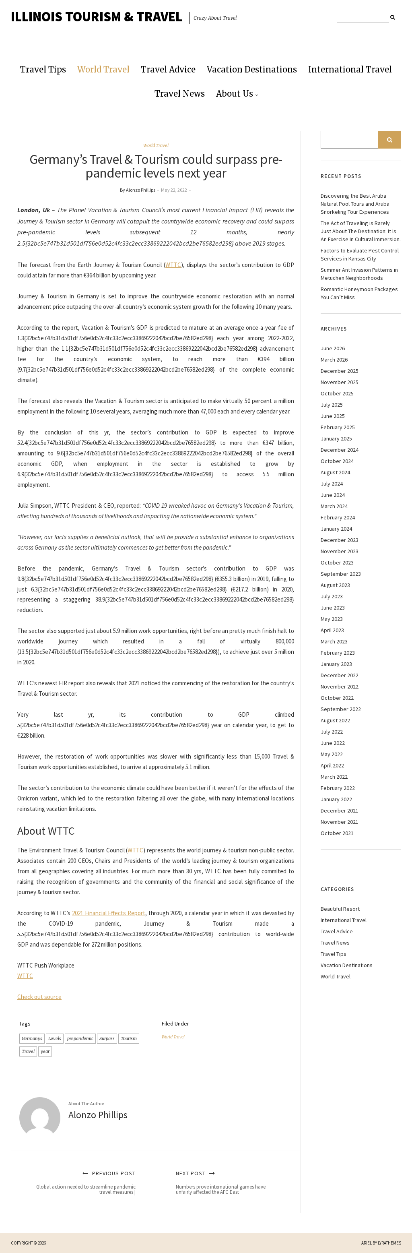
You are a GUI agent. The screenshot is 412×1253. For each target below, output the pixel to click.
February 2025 (338, 427)
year (45, 1051)
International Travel (350, 69)
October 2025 (337, 393)
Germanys (32, 1038)
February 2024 (338, 517)
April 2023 (332, 630)
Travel (28, 1051)
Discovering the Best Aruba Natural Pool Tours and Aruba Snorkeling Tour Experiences (355, 203)
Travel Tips (43, 69)
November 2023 (339, 551)
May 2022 (332, 754)
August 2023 (335, 585)
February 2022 (338, 788)
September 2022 (341, 709)
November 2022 (339, 686)
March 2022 (334, 776)
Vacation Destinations (252, 69)
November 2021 (339, 821)
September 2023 (341, 573)
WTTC (173, 265)
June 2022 (333, 742)
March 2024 (334, 506)
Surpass (107, 1038)
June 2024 (333, 494)
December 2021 (339, 810)
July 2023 (332, 596)
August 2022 (335, 720)
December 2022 (339, 675)
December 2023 (339, 540)
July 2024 (332, 483)
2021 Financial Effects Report (108, 913)
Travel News (179, 94)
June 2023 (333, 607)
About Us (234, 94)
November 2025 (339, 382)
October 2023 (337, 562)
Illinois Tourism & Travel (96, 16)
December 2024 (339, 449)
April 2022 (332, 765)
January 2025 (336, 438)
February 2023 (338, 652)
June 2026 (333, 348)
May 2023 (332, 618)
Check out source (39, 997)
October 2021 (337, 833)
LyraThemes (389, 1243)
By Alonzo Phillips (137, 190)
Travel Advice (168, 69)
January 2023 (336, 664)
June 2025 (333, 416)
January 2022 (336, 799)
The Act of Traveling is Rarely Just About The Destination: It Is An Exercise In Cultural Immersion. (361, 231)
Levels (54, 1038)
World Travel (103, 69)
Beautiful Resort (340, 908)
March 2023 (334, 641)
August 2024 (335, 472)
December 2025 (339, 370)
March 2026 (334, 359)
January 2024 (336, 528)
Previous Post (86, 1182)
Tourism (129, 1038)
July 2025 (332, 404)
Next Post (221, 1182)
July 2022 (332, 731)
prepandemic (80, 1038)
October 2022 (337, 697)
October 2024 (337, 461)
